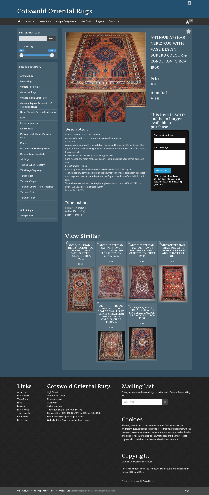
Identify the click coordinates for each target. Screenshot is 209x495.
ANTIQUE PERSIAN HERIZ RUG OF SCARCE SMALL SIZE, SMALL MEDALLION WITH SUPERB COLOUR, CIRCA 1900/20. (111, 314)
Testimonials (23, 413)
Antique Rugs (48, 491)
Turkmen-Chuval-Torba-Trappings (36, 187)
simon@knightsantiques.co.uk (68, 416)
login (187, 491)
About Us (29, 21)
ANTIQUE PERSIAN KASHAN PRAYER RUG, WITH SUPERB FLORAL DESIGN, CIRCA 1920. (111, 250)
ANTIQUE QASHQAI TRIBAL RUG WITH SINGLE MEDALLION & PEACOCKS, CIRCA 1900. (142, 313)
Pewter (23, 143)
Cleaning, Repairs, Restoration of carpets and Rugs (36, 105)
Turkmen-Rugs (27, 198)
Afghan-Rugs (26, 76)
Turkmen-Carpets (28, 181)
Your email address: (164, 135)
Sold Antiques (27, 210)
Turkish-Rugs (26, 176)
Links (19, 402)
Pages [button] (99, 21)
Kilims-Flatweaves (29, 123)
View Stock (86, 21)
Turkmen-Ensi (27, 192)
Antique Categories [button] (65, 21)
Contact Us (114, 21)
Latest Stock (45, 21)
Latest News (23, 410)
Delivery (21, 406)
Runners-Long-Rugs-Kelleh (33, 154)
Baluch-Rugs (26, 81)
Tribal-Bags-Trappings (31, 170)
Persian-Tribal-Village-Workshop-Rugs (36, 136)
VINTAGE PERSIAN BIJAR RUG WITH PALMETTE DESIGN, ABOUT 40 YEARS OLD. (173, 250)
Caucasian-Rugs (28, 92)
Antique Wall (26, 215)
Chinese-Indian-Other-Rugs (33, 98)
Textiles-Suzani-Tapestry (32, 165)
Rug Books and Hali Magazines (35, 148)
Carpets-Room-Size (30, 87)
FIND (51, 38)
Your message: (161, 147)
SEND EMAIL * (162, 170)
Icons (22, 117)
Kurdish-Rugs (26, 128)
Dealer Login (23, 420)
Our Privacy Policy (24, 491)
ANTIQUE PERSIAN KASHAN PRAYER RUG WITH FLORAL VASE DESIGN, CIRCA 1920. (142, 250)
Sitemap (37, 491)
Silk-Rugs (24, 159)
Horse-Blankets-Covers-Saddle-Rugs (38, 112)
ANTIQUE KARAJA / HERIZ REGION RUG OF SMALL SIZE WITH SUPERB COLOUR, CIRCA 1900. (80, 252)
